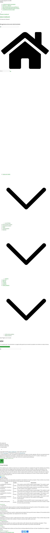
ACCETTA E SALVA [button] (4, 531)
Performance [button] (3, 509)
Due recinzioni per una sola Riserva (10, 7)
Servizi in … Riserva (6, 5)
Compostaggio (5, 228)
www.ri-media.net (5, 17)
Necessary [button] (2, 476)
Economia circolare (6, 225)
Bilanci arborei (8, 335)
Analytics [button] (2, 515)
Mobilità (4, 229)
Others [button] (1, 525)
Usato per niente (6, 174)
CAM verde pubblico (9, 334)
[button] (26, 221)
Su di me (4, 284)
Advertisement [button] (3, 520)
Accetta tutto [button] (10, 458)
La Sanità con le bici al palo (8, 9)
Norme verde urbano (7, 224)
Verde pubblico (5, 285)
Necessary (3, 477)
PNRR (3, 227)
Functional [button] (2, 504)
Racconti (4, 280)
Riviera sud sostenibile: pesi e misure (10, 8)
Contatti (4, 282)
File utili (4, 281)
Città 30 (6, 278)
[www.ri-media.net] (25, 69)
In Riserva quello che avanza (8, 4)
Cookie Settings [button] (3, 458)
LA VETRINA (7, 223)
